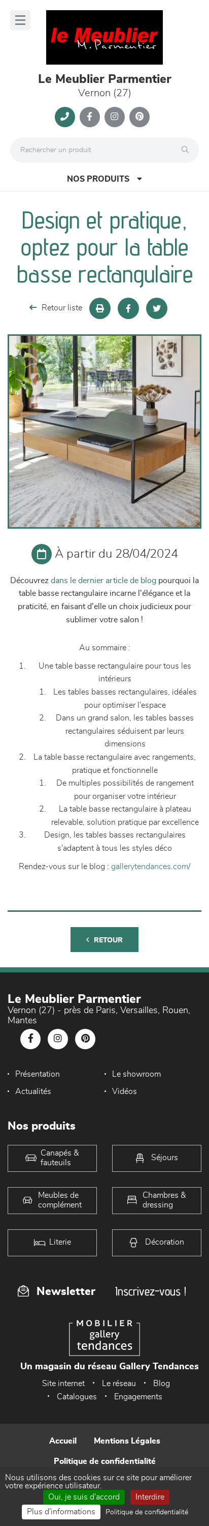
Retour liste (62, 308)
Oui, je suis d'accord (84, 1497)
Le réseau (119, 1383)
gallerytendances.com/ (150, 866)
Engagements (138, 1397)
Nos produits (98, 179)
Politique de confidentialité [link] (147, 1512)
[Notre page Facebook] (90, 117)
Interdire (149, 1497)
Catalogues (77, 1397)
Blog (161, 1383)
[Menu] (20, 20)
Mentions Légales (127, 1441)
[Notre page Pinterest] (139, 117)
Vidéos (124, 1091)
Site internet (63, 1383)
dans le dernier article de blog (103, 581)
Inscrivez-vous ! (150, 1291)
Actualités (33, 1091)
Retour (108, 940)
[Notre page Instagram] (114, 117)
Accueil (63, 1441)
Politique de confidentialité (105, 1461)
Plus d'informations (61, 1512)
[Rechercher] (188, 150)
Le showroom (136, 1074)
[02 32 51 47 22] (65, 117)
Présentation (37, 1074)
